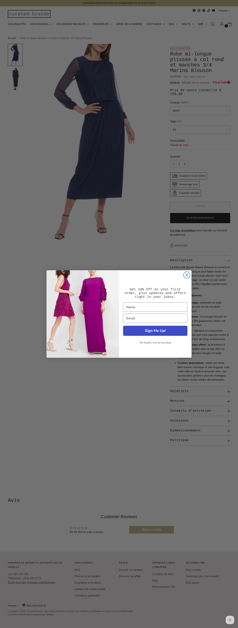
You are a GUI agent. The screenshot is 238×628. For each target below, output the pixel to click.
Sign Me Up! (155, 330)
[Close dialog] (187, 275)
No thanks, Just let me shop (155, 342)
